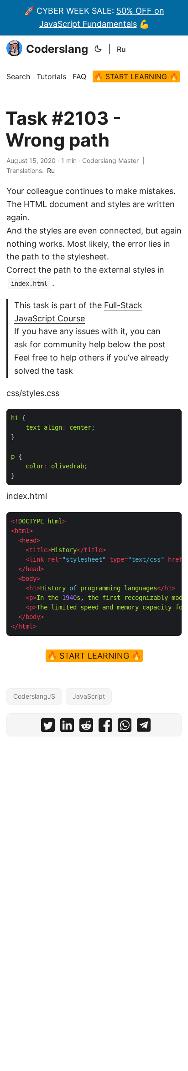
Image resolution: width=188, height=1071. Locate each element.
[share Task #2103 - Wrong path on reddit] (86, 727)
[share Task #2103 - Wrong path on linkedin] (67, 727)
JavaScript (89, 696)
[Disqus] (94, 856)
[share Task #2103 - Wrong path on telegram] (144, 727)
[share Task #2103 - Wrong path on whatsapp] (124, 727)
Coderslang (57, 49)
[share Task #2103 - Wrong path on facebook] (105, 727)
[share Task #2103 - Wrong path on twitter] (48, 727)
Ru (121, 49)
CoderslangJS (34, 696)
